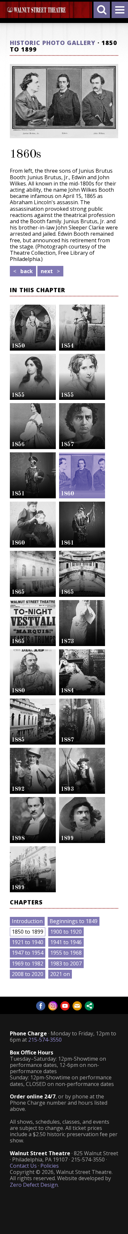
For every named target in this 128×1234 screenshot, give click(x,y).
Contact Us (23, 1165)
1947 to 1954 (27, 952)
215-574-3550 (45, 1039)
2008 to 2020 (27, 974)
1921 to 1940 (27, 942)
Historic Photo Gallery (53, 43)
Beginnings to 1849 (73, 921)
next (50, 271)
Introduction (27, 921)
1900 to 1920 (66, 931)
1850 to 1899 (27, 931)
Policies (49, 1165)
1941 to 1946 (66, 942)
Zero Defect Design (34, 1184)
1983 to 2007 (66, 963)
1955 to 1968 (66, 952)
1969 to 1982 (27, 963)
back (23, 271)
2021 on (60, 974)
